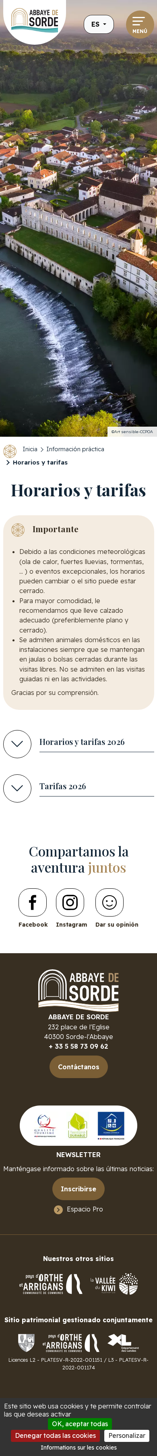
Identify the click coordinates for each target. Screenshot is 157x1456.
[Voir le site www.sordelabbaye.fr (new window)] (26, 1342)
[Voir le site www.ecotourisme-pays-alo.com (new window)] (77, 1125)
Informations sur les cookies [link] (79, 1447)
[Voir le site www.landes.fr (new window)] (123, 1342)
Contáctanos (78, 1067)
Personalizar (126, 1435)
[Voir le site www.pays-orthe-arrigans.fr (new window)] (71, 1342)
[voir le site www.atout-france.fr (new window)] (45, 1125)
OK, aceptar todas (80, 1424)
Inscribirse (78, 1189)
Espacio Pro (85, 1209)
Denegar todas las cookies (55, 1435)
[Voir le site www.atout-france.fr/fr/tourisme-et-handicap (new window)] (111, 1125)
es (96, 24)
